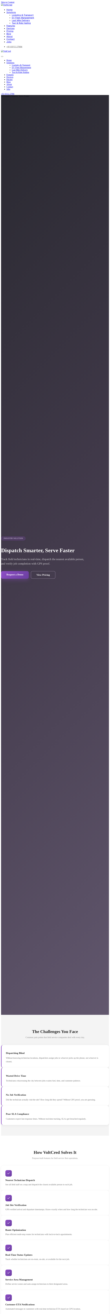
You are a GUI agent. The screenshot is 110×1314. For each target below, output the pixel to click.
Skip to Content (7, 2)
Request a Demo (14, 574)
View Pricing (43, 575)
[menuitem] (9, 9)
